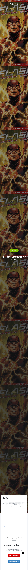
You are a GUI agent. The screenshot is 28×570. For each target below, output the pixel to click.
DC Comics (14, 250)
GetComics (14, 4)
